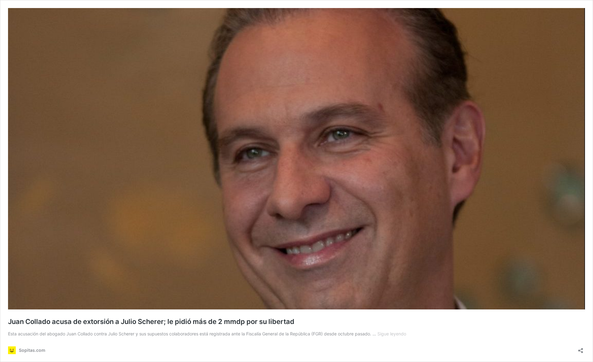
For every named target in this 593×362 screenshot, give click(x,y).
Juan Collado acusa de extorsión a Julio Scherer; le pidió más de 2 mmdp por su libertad (151, 321)
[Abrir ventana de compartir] (580, 348)
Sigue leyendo (391, 333)
